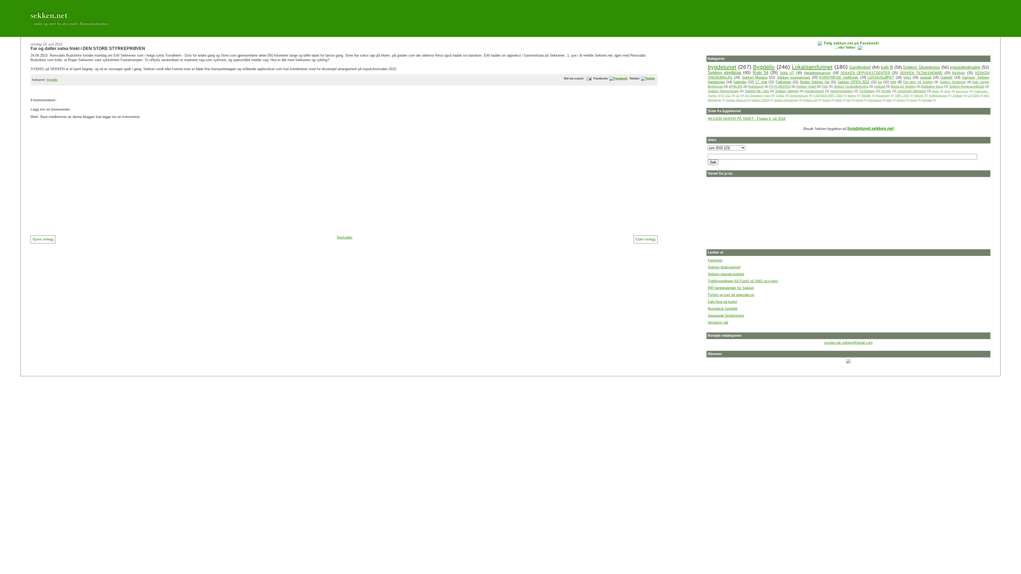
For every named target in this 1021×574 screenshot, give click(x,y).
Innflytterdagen (938, 95)
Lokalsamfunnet (812, 67)
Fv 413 (726, 95)
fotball (859, 100)
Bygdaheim (883, 95)
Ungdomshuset (798, 95)
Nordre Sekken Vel (814, 82)
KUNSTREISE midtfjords (838, 77)
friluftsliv (958, 73)
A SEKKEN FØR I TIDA (828, 95)
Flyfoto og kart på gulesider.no (731, 295)
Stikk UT (787, 73)
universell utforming (911, 91)
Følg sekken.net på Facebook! (851, 43)
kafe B (887, 67)
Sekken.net (810, 100)
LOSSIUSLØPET (881, 77)
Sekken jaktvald (786, 91)
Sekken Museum (736, 100)
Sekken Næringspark (723, 91)
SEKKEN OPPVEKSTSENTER (865, 73)
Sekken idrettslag (724, 72)
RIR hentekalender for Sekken (731, 288)
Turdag (780, 95)
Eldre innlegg (645, 239)
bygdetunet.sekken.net (870, 128)
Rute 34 (760, 72)
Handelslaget (814, 91)
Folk (825, 86)
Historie (918, 95)
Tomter (826, 100)
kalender (740, 82)
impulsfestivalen (965, 67)
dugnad (925, 77)
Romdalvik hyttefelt (723, 309)
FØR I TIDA (902, 95)
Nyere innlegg (42, 239)
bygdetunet (722, 67)
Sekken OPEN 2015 (853, 82)
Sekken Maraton (755, 77)
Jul (737, 95)
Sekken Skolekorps (921, 67)
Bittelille (866, 95)
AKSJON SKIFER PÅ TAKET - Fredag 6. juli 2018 (746, 119)
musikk (886, 91)
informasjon (875, 100)
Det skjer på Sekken (918, 82)
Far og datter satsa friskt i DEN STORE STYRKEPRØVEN (88, 48)
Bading (852, 95)
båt (849, 100)
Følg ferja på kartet (722, 302)
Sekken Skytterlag (953, 82)
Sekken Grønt (806, 86)
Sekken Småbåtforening (851, 86)
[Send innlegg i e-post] (588, 78)
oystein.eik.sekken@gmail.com (848, 343)
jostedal (879, 86)
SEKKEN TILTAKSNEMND (921, 73)
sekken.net (48, 15)
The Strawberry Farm (757, 95)
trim (893, 82)
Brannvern (962, 91)
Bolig (947, 91)
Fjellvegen (783, 82)
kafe (889, 100)
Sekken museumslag (793, 77)
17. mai (761, 82)
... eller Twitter (845, 47)
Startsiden (344, 237)
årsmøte (927, 100)
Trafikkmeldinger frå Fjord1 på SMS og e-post (743, 281)
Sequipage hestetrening (726, 316)
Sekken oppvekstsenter (726, 274)
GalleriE (946, 77)
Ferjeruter (715, 260)
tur (880, 82)
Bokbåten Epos (932, 86)
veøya (913, 100)
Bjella (935, 91)
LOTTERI (973, 95)
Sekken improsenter (786, 100)
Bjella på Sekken (903, 86)
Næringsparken (841, 91)
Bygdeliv (52, 79)
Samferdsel (860, 67)
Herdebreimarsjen (817, 73)
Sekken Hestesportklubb (966, 86)
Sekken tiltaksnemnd (724, 267)
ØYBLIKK (736, 86)
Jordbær (957, 95)
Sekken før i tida (757, 91)
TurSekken (867, 91)
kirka (907, 77)
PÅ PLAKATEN (780, 86)
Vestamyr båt (718, 322)
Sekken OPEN (760, 100)
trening (901, 100)
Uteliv (838, 100)
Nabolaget (755, 86)
